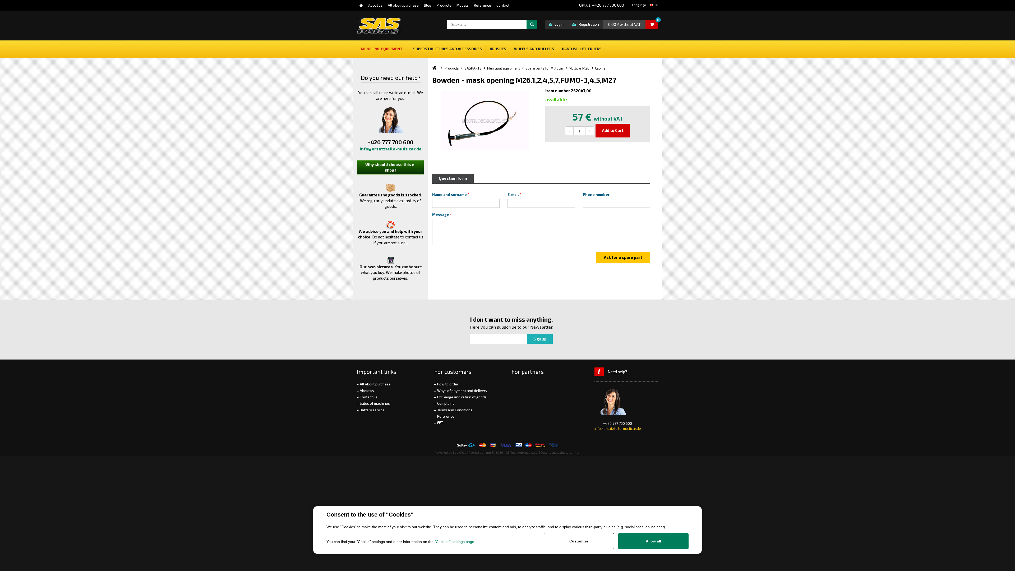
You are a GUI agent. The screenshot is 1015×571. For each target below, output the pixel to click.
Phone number (596, 194)
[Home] (361, 5)
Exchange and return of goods (462, 397)
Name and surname (449, 194)
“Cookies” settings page (454, 542)
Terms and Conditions (454, 410)
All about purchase (375, 384)
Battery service (372, 410)
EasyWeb (460, 452)
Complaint (445, 403)
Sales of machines (375, 403)
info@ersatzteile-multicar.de (391, 148)
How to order (447, 384)
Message (440, 215)
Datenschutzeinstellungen (560, 452)
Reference (445, 416)
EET (440, 423)
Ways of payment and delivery (462, 391)
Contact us (368, 397)
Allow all (653, 541)
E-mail (513, 194)
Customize (578, 541)
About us (367, 391)
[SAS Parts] (379, 25)
